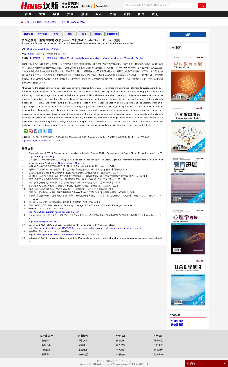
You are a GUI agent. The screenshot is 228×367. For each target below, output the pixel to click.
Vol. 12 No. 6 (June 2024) (72, 22)
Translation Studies (133, 58)
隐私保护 (158, 354)
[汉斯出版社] (39, 5)
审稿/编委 (83, 354)
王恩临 (30, 53)
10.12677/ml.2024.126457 (40, 49)
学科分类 (46, 345)
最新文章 (28, 34)
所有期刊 (46, 340)
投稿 (188, 34)
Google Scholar (65, 163)
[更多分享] (50, 131)
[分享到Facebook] (36, 131)
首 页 (28, 14)
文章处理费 (112, 34)
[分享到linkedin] (40, 131)
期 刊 (56, 14)
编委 (84, 34)
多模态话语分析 (37, 58)
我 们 (155, 14)
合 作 (141, 14)
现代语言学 (50, 22)
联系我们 (46, 354)
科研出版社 (177, 321)
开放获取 (158, 340)
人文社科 (37, 22)
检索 (56, 34)
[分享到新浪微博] (31, 131)
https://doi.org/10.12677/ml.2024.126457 (42, 140)
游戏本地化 (52, 58)
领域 (70, 34)
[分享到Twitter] (45, 131)
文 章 (42, 14)
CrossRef (48, 156)
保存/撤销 (158, 350)
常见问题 (120, 350)
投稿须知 (98, 34)
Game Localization (112, 58)
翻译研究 (64, 58)
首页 (26, 22)
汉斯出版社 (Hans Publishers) (118, 361)
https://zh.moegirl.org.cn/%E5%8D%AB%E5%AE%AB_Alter (57, 234)
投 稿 (70, 14)
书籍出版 (46, 350)
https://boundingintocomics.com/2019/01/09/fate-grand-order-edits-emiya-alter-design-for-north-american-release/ (85, 228)
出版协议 (158, 345)
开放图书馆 (177, 324)
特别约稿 (120, 354)
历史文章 (42, 34)
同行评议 (83, 345)
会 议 (98, 14)
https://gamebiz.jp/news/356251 (44, 221)
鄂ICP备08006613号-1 (138, 364)
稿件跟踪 (120, 345)
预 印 (84, 14)
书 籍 (113, 14)
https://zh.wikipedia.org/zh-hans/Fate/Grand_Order (54, 212)
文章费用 (83, 350)
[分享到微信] (26, 131)
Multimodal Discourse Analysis (86, 58)
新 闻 (127, 14)
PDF (56, 49)
